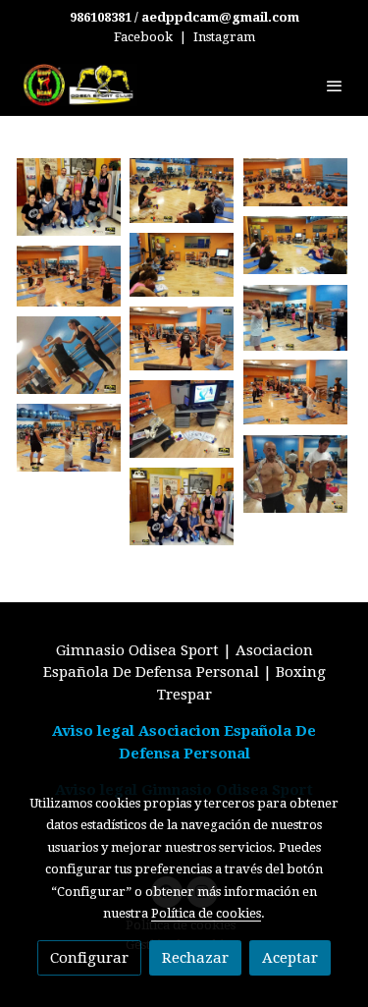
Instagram (224, 36)
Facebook (143, 36)
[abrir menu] (334, 85)
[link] (78, 85)
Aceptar (290, 958)
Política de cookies (206, 913)
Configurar (89, 958)
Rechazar (195, 958)
